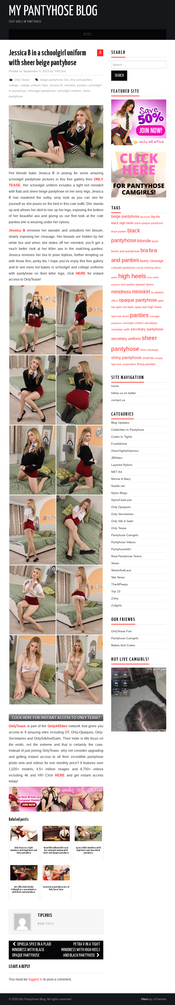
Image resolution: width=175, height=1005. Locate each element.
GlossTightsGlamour (125, 450)
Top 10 (115, 591)
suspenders (129, 364)
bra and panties (81, 79)
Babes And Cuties (123, 645)
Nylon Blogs (119, 493)
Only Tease (21, 79)
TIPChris (60, 71)
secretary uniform (126, 339)
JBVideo (116, 457)
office (114, 300)
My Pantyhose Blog (53, 11)
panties (82, 85)
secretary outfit (120, 329)
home (115, 386)
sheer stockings (149, 349)
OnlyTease (17, 726)
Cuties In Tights (121, 436)
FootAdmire (119, 443)
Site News (118, 577)
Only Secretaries (122, 514)
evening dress (152, 267)
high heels (132, 275)
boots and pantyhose (125, 251)
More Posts (46, 923)
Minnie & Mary (121, 479)
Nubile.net (118, 486)
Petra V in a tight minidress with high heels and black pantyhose (80, 949)
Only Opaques (121, 507)
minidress (121, 291)
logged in (35, 979)
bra (66, 79)
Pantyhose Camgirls (124, 535)
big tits (155, 216)
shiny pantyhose (126, 357)
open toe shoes (120, 316)
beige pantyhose (51, 79)
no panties (157, 292)
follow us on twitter (123, 393)
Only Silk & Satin (122, 521)
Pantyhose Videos (123, 542)
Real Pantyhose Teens (126, 556)
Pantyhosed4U (121, 549)
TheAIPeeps (119, 584)
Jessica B (56, 85)
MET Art (116, 472)
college (13, 85)
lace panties (128, 284)
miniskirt (69, 85)
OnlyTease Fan (121, 631)
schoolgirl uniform (69, 90)
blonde (144, 240)
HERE (81, 273)
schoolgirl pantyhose (41, 90)
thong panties (146, 364)
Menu (87, 34)
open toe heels (125, 307)
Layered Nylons (121, 465)
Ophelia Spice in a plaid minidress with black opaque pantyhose (31, 949)
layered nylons (145, 284)
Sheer (115, 563)
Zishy (114, 598)
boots (155, 241)
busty (144, 261)
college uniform (30, 85)
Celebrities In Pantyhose (127, 429)
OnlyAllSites (57, 726)
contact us (118, 400)
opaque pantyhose (138, 300)
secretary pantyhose (147, 329)
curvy (139, 267)
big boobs (145, 217)
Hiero (145, 999)
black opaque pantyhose (148, 223)
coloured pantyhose (123, 267)
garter (114, 277)
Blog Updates (120, 422)
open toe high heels (148, 307)
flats (45, 85)
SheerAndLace (121, 570)
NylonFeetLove (121, 500)
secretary (150, 323)
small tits (148, 358)
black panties (119, 231)
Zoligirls (116, 605)
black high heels (122, 223)
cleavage (156, 261)
